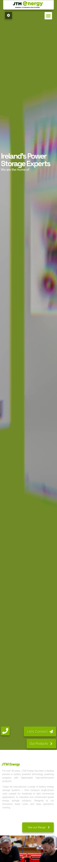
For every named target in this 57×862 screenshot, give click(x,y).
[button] (48, 15)
